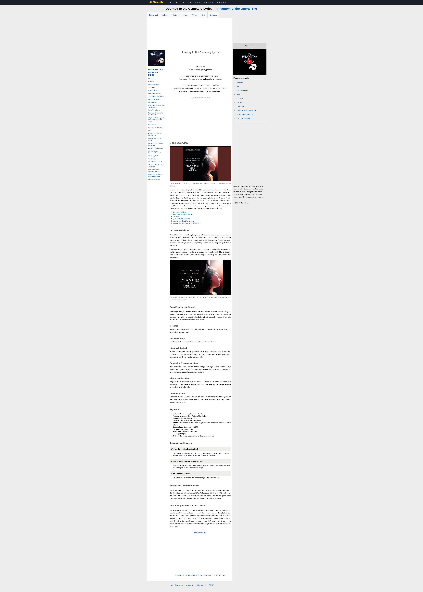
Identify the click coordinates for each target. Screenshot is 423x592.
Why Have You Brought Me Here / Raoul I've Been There (156, 119)
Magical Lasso (152, 102)
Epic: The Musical (243, 118)
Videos (165, 15)
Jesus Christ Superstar (245, 114)
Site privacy (201, 585)
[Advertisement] (189, 34)
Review (185, 15)
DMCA (211, 585)
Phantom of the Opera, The (237, 8)
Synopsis (213, 15)
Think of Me (151, 87)
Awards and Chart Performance (184, 221)
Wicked (239, 102)
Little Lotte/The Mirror (154, 93)
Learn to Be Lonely (154, 179)
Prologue (151, 81)
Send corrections (200, 533)
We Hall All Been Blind (155, 162)
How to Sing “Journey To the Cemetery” (187, 223)
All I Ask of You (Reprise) (155, 127)
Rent (238, 94)
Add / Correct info (177, 585)
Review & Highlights (180, 212)
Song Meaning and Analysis (183, 214)
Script (194, 15)
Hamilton (240, 82)
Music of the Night (153, 99)
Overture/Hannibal (153, 84)
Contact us (190, 585)
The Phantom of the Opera (156, 96)
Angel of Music (152, 90)
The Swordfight (152, 159)
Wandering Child (153, 156)
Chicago (240, 98)
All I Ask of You (152, 124)
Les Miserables (242, 90)
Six (238, 86)
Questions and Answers (181, 219)
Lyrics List (153, 15)
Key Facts (176, 216)
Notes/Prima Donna (154, 110)
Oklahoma (240, 106)
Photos (175, 15)
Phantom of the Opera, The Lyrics (155, 72)
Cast (203, 15)
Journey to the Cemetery (155, 148)
